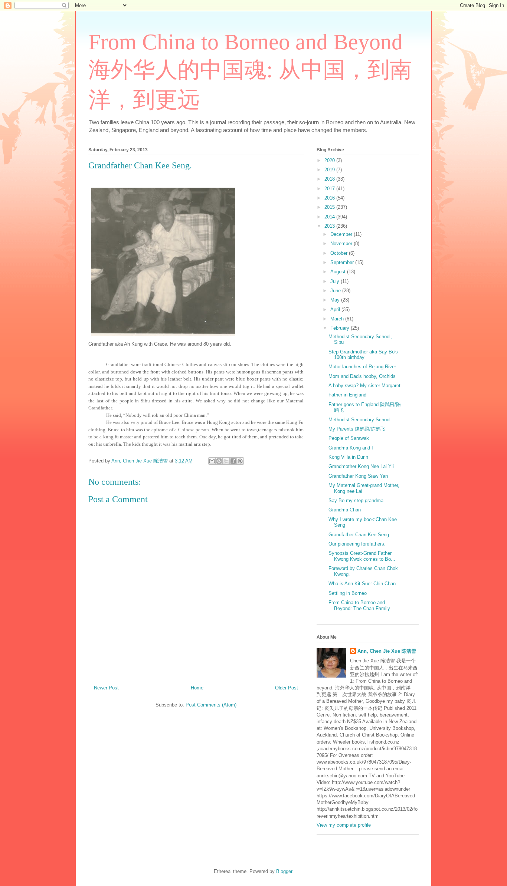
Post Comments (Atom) (211, 705)
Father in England (347, 395)
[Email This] (212, 461)
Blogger (284, 871)
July (335, 281)
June (336, 290)
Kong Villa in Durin (348, 457)
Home (197, 688)
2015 (330, 207)
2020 (330, 160)
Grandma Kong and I (350, 448)
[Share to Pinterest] (240, 461)
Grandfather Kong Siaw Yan (358, 476)
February (340, 328)
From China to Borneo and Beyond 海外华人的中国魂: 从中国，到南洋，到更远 (250, 71)
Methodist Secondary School (359, 419)
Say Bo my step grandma (355, 500)
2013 (330, 226)
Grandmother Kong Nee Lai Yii (361, 466)
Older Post (286, 688)
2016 (330, 198)
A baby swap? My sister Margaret (364, 385)
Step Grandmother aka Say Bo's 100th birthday (363, 354)
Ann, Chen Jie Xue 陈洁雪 (386, 651)
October (339, 253)
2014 (330, 217)
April (335, 309)
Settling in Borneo (347, 593)
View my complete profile (344, 825)
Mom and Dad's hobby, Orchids (362, 376)
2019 (330, 169)
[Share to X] (226, 461)
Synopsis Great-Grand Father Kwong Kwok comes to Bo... (361, 556)
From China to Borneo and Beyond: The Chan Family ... (362, 605)
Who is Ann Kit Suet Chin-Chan (362, 583)
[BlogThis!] (219, 461)
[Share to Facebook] (233, 461)
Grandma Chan (344, 510)
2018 (330, 179)
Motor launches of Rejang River (362, 366)
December (342, 234)
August (338, 271)
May (335, 300)
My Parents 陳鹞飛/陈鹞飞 (356, 429)
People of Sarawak (348, 438)
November (342, 243)
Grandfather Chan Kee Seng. (359, 534)
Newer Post (106, 688)
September (342, 262)
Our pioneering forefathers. (357, 544)
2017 (330, 188)
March (337, 319)
